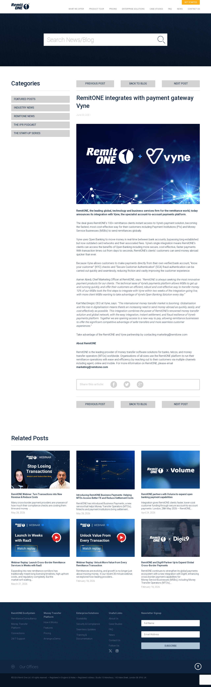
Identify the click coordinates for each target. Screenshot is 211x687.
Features (48, 627)
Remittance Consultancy (24, 618)
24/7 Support (18, 638)
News (112, 635)
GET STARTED (190, 2)
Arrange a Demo (52, 638)
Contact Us (114, 640)
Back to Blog (138, 83)
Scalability (81, 618)
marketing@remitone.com (172, 334)
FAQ (170, 9)
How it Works (51, 622)
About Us (113, 618)
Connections (18, 633)
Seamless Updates (86, 629)
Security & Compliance (88, 624)
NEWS (179, 9)
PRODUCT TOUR (96, 9)
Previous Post (95, 83)
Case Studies (115, 624)
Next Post (181, 83)
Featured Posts (24, 99)
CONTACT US (194, 9)
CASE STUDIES (156, 9)
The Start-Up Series (27, 133)
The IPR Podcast (25, 124)
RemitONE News (24, 116)
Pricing (47, 633)
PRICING (113, 9)
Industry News (24, 107)
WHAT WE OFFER (76, 9)
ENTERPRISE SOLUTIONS (133, 9)
